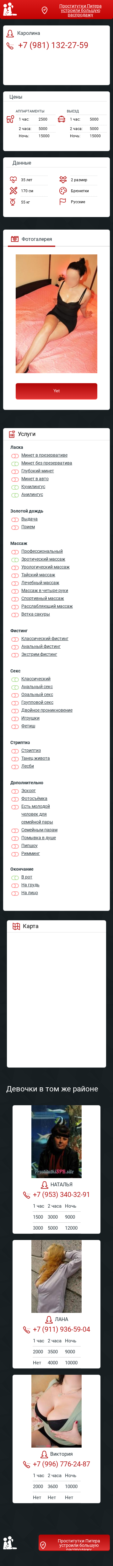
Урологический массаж (45, 566)
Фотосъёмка (34, 798)
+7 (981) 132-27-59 (52, 45)
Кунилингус (33, 486)
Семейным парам (39, 829)
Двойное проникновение (47, 710)
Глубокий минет (37, 470)
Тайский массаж (38, 574)
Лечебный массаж (40, 582)
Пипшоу (29, 845)
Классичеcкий (36, 678)
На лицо (29, 892)
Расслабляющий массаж (47, 606)
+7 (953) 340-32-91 (61, 1195)
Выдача (29, 518)
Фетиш (28, 725)
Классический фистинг (44, 638)
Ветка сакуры (35, 614)
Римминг (30, 853)
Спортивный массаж (42, 598)
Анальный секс (37, 686)
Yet (56, 390)
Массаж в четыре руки (44, 590)
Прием (28, 526)
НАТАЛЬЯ (62, 1185)
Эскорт (28, 790)
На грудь (30, 884)
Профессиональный (42, 551)
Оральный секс (37, 694)
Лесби (27, 766)
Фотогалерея (37, 239)
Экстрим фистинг (39, 654)
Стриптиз (31, 750)
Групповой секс (37, 702)
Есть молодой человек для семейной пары (37, 814)
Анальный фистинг (41, 646)
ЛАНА (61, 1319)
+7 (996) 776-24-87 (61, 1464)
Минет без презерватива (46, 462)
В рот (26, 876)
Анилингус (32, 494)
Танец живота (35, 758)
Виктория (61, 1454)
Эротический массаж (43, 559)
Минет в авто (35, 478)
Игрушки (30, 717)
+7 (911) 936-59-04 (61, 1329)
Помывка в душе (38, 837)
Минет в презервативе (44, 455)
